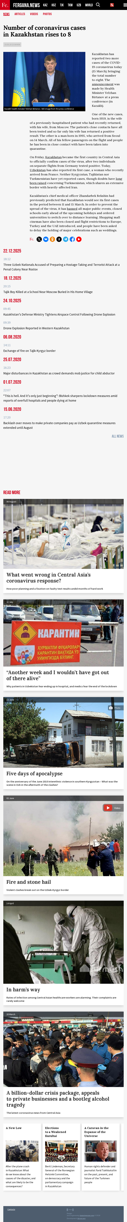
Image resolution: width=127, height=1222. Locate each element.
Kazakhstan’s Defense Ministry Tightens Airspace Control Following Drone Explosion (59, 314)
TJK (62, 5)
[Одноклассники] (52, 239)
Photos (47, 14)
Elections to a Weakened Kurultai (55, 1132)
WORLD (89, 5)
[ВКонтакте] (45, 239)
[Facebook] (72, 239)
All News (118, 436)
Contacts (11, 1209)
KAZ (45, 5)
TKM (70, 5)
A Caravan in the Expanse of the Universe (96, 1132)
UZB (79, 5)
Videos (34, 14)
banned (72, 209)
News (6, 14)
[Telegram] (65, 239)
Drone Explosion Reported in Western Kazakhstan (36, 328)
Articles (20, 14)
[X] (39, 239)
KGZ (54, 5)
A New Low (14, 1128)
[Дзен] (59, 239)
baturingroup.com (87, 1215)
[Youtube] (79, 239)
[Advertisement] (63, 465)
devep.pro (81, 1218)
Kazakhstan (53, 157)
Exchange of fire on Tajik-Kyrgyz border (29, 351)
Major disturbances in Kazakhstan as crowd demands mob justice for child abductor (59, 373)
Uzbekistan (38, 170)
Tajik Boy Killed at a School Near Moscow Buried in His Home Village (48, 292)
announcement (102, 84)
